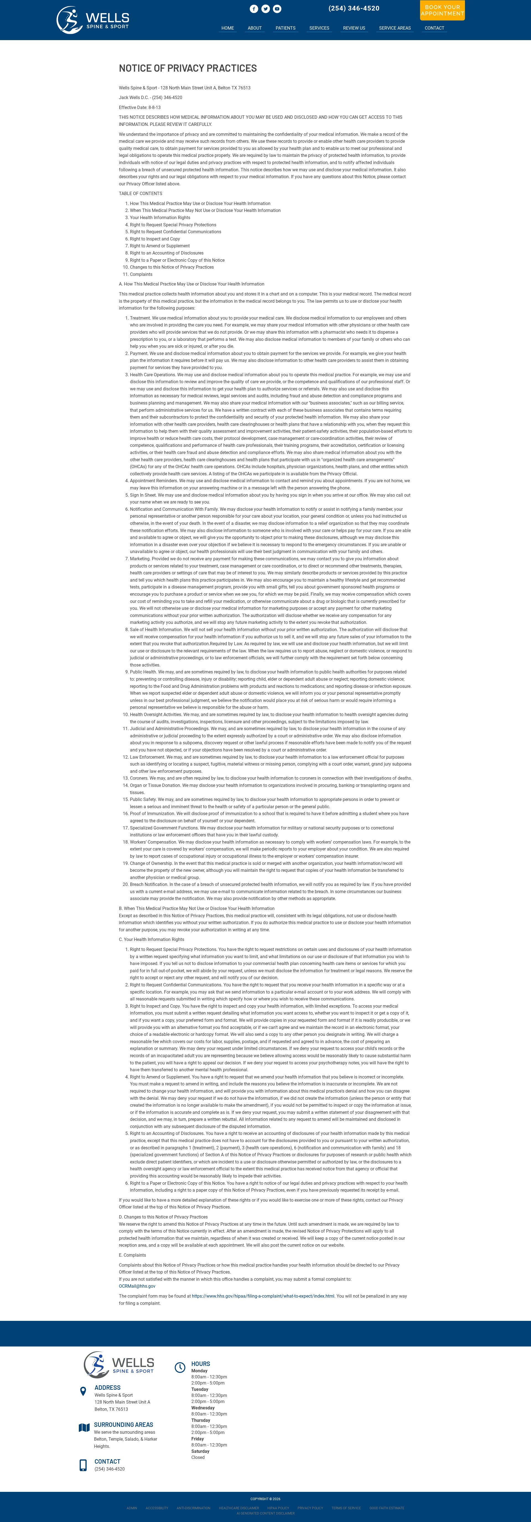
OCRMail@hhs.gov (137, 1286)
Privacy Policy (310, 1508)
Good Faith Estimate (386, 1508)
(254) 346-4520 (354, 8)
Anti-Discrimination (193, 1508)
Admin (132, 1508)
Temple (115, 1439)
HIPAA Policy (278, 1508)
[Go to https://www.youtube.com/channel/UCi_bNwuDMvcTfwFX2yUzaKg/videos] (277, 9)
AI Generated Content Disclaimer (266, 1513)
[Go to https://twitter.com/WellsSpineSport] (265, 9)
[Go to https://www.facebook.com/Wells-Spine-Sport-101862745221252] (253, 9)
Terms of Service (346, 1508)
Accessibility (157, 1508)
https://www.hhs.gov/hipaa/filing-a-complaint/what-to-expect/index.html (263, 1296)
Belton (100, 1439)
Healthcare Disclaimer (239, 1508)
